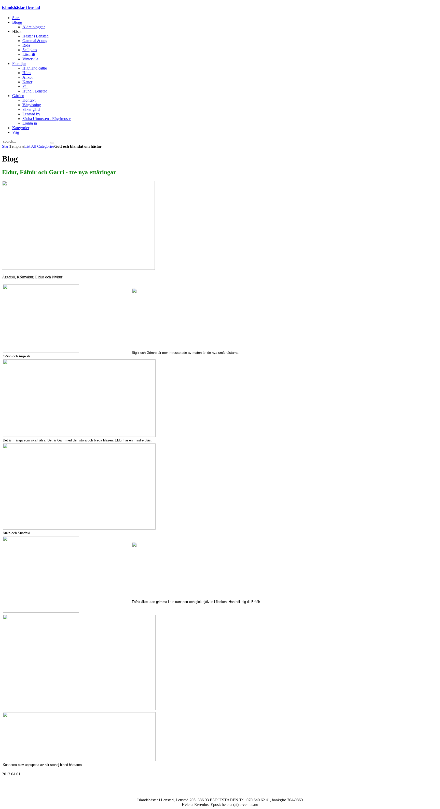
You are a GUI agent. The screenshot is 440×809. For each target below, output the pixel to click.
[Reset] (52, 142)
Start (5, 146)
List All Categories (39, 146)
